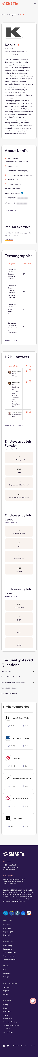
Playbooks (7, 1011)
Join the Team (8, 1032)
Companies (13, 15)
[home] (10, 3)
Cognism (6, 991)
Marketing (7, 973)
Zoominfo (6, 987)
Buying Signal (8, 932)
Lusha (5, 994)
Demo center (7, 1018)
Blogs (5, 1008)
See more (9, 239)
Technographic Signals (11, 1025)
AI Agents (7, 928)
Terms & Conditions (18, 1046)
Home (3, 15)
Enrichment (7, 949)
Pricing (5, 1005)
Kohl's (22, 15)
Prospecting (7, 946)
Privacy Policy (31, 1046)
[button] (34, 3)
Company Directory (10, 1022)
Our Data (6, 925)
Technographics (9, 956)
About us (6, 1029)
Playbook (6, 935)
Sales (5, 970)
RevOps (6, 977)
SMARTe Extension (10, 959)
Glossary (6, 1015)
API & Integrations (9, 952)
